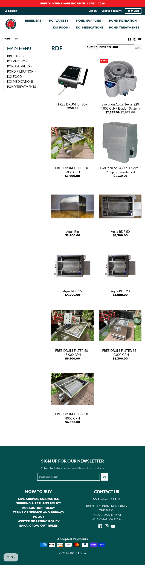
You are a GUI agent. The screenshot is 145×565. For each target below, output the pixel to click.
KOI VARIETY (16, 61)
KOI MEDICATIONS (20, 81)
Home (7, 38)
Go (104, 476)
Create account (111, 10)
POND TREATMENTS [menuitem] (124, 27)
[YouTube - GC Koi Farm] (139, 38)
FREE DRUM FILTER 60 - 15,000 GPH (72, 352)
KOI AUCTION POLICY (38, 508)
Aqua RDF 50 (120, 231)
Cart (135, 10)
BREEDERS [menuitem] (33, 20)
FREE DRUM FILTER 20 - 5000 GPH (72, 170)
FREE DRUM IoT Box (72, 104)
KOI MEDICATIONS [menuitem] (89, 27)
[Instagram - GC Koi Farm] (134, 38)
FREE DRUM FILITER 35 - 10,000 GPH (120, 352)
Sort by (92, 46)
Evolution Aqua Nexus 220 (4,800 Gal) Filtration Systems (120, 106)
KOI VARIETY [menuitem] (58, 20)
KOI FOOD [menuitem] (60, 27)
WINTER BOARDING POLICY (39, 521)
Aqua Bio (72, 231)
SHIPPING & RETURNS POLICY (38, 503)
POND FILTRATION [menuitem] (123, 20)
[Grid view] (136, 47)
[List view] (140, 47)
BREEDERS (14, 56)
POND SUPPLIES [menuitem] (88, 20)
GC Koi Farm (78, 553)
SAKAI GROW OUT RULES (38, 525)
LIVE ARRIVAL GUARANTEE (38, 499)
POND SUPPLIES (18, 66)
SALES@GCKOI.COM (106, 498)
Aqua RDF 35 (72, 291)
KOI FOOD (14, 76)
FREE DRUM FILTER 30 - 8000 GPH (72, 416)
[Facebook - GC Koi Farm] (129, 38)
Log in (93, 10)
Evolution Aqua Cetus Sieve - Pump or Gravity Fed (120, 170)
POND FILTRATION (20, 71)
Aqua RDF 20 (120, 291)
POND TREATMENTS (21, 87)
